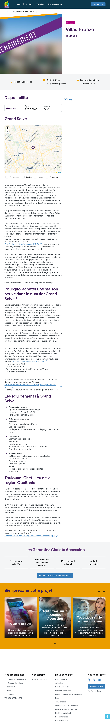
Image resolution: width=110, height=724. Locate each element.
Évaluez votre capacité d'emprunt (68, 694)
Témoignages (60, 702)
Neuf (19, 4)
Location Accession (63, 690)
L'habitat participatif (63, 713)
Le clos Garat (10, 687)
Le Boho (8, 690)
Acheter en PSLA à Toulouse (66, 705)
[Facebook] (66, 99)
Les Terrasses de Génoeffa (15, 679)
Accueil (7, 12)
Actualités (59, 683)
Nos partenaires (61, 717)
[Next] (104, 591)
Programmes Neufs (20, 12)
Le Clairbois (9, 694)
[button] (33, 147)
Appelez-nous (96, 686)
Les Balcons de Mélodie (14, 683)
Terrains (40, 4)
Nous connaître (55, 4)
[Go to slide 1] (54, 643)
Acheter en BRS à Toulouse (66, 709)
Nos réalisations (61, 720)
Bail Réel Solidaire (62, 687)
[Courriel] (70, 99)
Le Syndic (97, 4)
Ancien (29, 4)
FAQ (57, 698)
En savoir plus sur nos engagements (55, 575)
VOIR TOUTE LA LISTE (13, 698)
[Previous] (99, 591)
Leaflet (59, 172)
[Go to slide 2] (55, 643)
